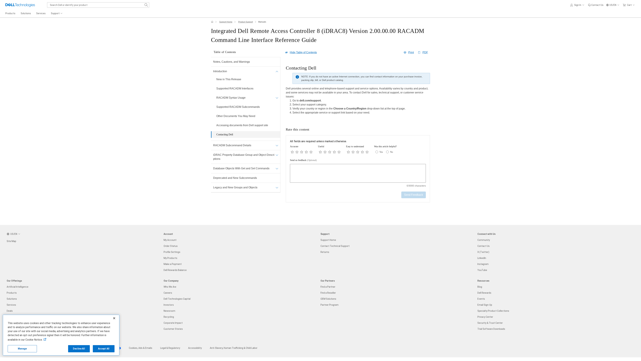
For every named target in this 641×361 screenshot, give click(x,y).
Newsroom (169, 311)
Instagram (483, 264)
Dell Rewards (484, 292)
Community (483, 240)
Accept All (103, 348)
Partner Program (329, 305)
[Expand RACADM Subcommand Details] (277, 145)
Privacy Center (485, 317)
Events (481, 298)
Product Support (245, 22)
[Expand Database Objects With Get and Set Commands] (277, 168)
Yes (381, 152)
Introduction (220, 71)
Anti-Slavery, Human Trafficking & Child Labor (233, 348)
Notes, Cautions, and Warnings (231, 61)
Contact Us (483, 246)
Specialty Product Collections (493, 311)
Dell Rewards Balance (175, 270)
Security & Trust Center (490, 323)
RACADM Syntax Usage (231, 97)
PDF (425, 52)
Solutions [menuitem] (26, 13)
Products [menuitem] (10, 13)
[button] (578, 5)
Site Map (11, 241)
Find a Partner (327, 286)
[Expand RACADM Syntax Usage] (277, 98)
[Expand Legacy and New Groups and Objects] (277, 188)
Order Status (171, 246)
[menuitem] (57, 13)
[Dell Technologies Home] (20, 5)
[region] (358, 91)
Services (11, 305)
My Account (170, 240)
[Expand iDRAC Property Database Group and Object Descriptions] (277, 155)
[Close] (114, 318)
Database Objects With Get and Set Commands (241, 168)
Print (411, 52)
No (391, 152)
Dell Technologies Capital (177, 298)
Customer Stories (173, 329)
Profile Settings (172, 252)
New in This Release (228, 79)
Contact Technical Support (335, 246)
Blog (479, 286)
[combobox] (98, 5)
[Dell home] (212, 22)
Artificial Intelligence (17, 286)
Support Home (225, 22)
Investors (169, 305)
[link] (596, 5)
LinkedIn (481, 258)
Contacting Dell (224, 134)
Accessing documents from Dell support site (242, 125)
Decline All (79, 348)
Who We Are (170, 286)
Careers (168, 292)
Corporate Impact (173, 323)
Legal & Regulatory (170, 348)
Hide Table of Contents (303, 52)
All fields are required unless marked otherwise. (318, 141)
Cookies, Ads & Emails (140, 348)
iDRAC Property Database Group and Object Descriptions (243, 156)
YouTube (482, 270)
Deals (10, 311)
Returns (324, 252)
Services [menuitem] (41, 13)
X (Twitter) (483, 252)
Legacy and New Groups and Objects (235, 187)
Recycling (169, 317)
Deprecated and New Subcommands (235, 177)
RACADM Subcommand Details (232, 145)
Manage (22, 348)
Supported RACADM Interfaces (234, 88)
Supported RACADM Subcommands (238, 106)
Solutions (12, 298)
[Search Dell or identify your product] (146, 5)
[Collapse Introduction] (277, 71)
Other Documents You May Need (235, 116)
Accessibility (195, 348)
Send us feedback (303, 160)
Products (12, 292)
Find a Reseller (328, 292)
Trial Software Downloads (491, 329)
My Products (170, 258)
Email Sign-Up (484, 305)
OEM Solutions (328, 298)
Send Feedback (413, 194)
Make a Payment (173, 264)
